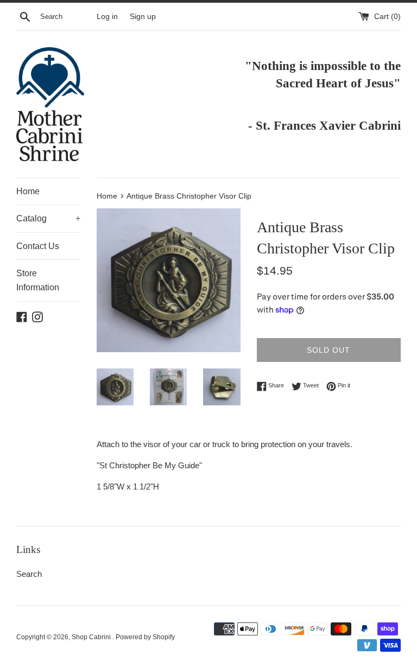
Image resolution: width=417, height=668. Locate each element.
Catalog (48, 218)
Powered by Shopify (145, 637)
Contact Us (37, 246)
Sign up (143, 16)
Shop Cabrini (92, 637)
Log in (107, 16)
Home (28, 191)
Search (29, 573)
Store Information (37, 280)
